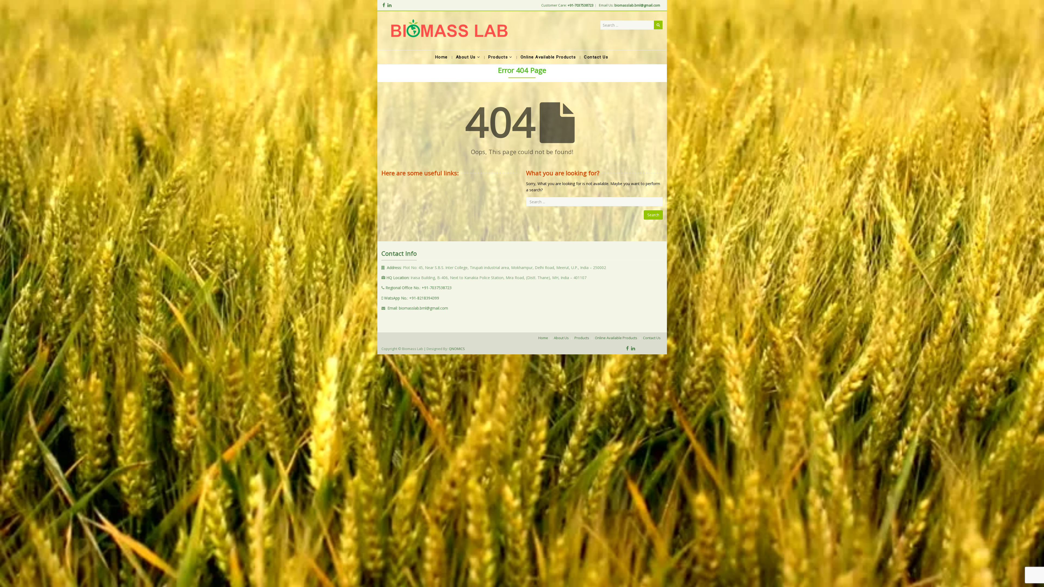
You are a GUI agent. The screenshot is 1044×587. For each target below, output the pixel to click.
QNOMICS (457, 348)
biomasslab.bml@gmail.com (423, 308)
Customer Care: (567, 5)
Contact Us (652, 337)
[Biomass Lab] (449, 31)
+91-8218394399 (424, 298)
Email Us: (629, 5)
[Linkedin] (389, 5)
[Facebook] (383, 5)
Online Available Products (616, 337)
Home (543, 337)
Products (581, 337)
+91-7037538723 (437, 287)
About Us (561, 337)
